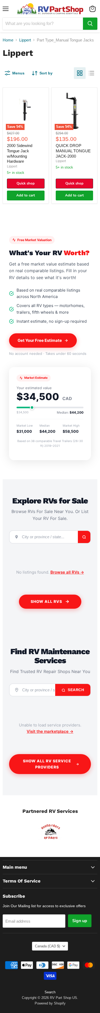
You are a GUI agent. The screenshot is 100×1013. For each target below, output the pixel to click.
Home (8, 40)
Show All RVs (46, 601)
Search (75, 690)
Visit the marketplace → (50, 731)
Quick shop (26, 183)
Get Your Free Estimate (40, 340)
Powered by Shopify (50, 1003)
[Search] (90, 24)
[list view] (91, 73)
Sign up (79, 921)
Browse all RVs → (67, 572)
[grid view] (80, 73)
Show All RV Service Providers (47, 764)
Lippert (25, 40)
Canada (47, 946)
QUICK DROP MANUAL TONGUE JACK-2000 (73, 150)
